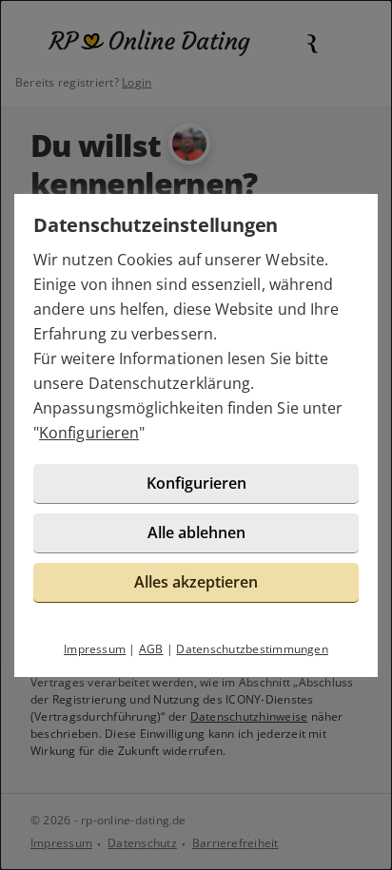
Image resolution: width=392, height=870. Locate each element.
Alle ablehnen (196, 532)
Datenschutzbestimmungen (252, 649)
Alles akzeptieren (196, 581)
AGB (151, 649)
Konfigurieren (89, 432)
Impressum (95, 649)
